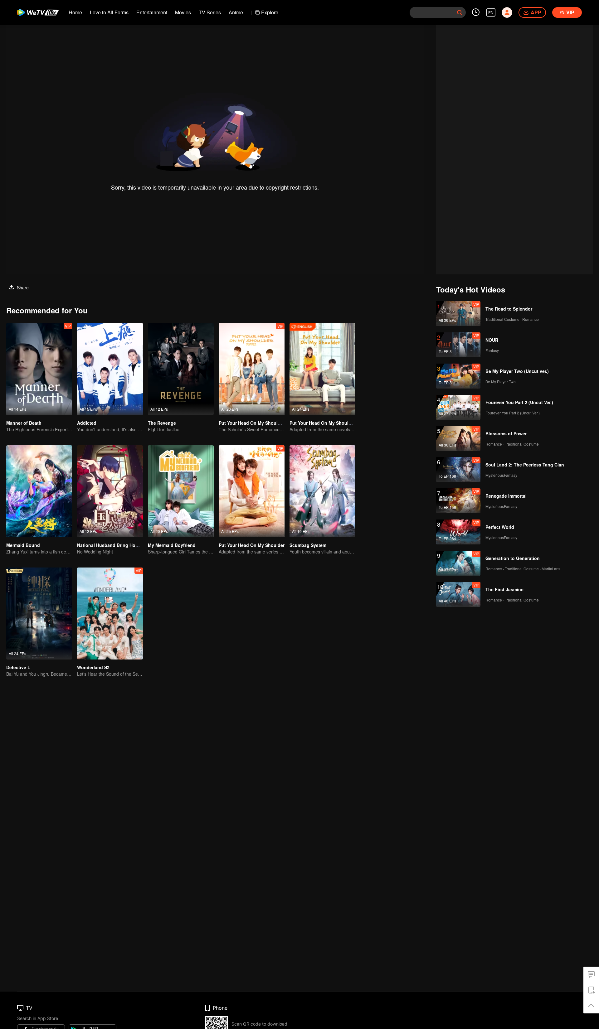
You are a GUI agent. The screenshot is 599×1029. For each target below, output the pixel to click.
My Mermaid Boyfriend (172, 545)
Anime (236, 12)
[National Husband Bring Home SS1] (110, 491)
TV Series (210, 12)
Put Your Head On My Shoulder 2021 (257, 423)
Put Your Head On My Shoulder (252, 545)
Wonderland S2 (93, 667)
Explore (269, 12)
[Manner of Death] (39, 369)
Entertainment (151, 12)
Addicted (86, 423)
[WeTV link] (38, 12)
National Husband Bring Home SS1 (114, 545)
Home (75, 12)
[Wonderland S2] (110, 613)
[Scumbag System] (322, 491)
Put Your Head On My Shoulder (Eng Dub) (334, 423)
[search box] (459, 12)
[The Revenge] (181, 369)
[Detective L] (39, 613)
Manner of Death (23, 423)
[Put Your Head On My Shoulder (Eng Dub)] (322, 369)
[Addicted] (110, 369)
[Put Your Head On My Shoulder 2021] (252, 369)
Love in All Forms (109, 12)
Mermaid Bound (23, 545)
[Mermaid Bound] (39, 491)
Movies (183, 12)
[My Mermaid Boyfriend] (181, 491)
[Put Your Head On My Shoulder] (252, 491)
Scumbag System (308, 545)
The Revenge (162, 423)
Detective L (18, 667)
